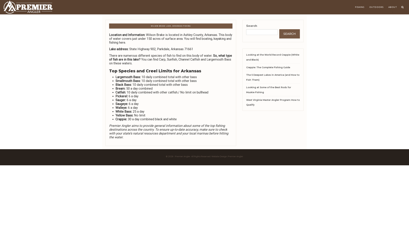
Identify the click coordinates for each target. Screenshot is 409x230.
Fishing (360, 7)
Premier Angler (235, 156)
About (392, 7)
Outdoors (376, 7)
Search (251, 26)
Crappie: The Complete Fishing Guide (268, 67)
